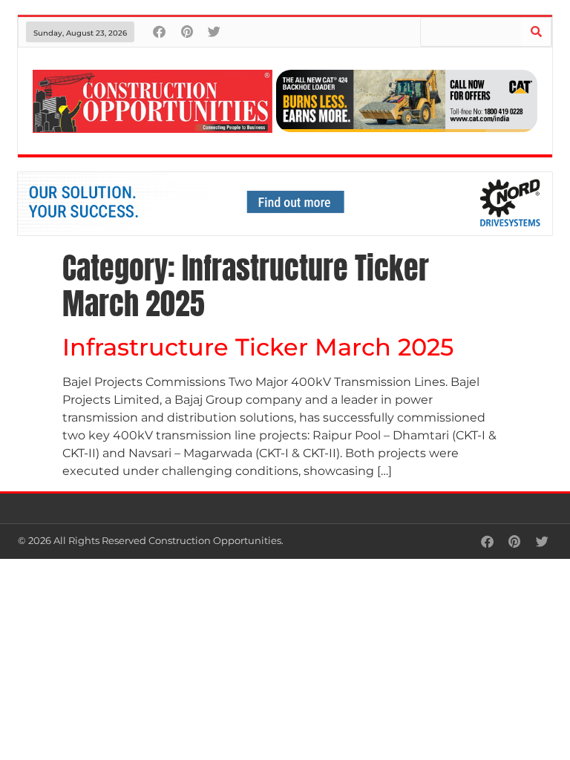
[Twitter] (214, 32)
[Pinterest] (187, 32)
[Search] (536, 32)
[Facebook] (159, 32)
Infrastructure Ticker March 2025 (257, 346)
